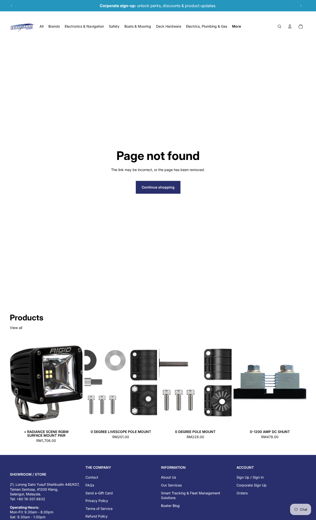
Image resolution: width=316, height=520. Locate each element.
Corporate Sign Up (252, 485)
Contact (91, 477)
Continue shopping (158, 187)
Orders (242, 493)
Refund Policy (96, 516)
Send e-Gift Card (99, 493)
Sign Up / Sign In (250, 477)
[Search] (279, 26)
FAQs (89, 485)
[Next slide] (300, 5)
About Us (168, 477)
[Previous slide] (11, 5)
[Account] (289, 26)
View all (16, 328)
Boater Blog (170, 505)
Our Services (171, 485)
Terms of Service (99, 508)
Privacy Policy (96, 501)
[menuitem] (236, 26)
